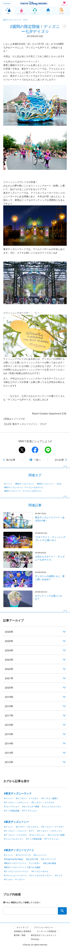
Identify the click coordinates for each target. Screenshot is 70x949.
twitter (22, 450)
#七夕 (59, 484)
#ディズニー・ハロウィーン (16, 802)
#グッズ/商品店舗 (11, 810)
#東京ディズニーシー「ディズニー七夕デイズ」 (23, 491)
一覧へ (37, 459)
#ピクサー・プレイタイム (27, 826)
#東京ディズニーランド (24, 484)
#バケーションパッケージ (15, 875)
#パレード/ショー (11, 806)
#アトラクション (29, 810)
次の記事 (59, 459)
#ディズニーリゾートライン (16, 871)
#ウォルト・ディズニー (14, 879)
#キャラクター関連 (30, 806)
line (48, 450)
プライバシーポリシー (43, 927)
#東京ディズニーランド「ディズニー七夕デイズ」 (24, 487)
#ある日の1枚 (32, 859)
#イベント (8, 484)
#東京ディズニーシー (45, 484)
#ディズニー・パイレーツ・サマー (19, 830)
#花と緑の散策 (49, 863)
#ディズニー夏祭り (50, 798)
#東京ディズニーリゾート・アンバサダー (22, 863)
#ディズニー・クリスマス (43, 802)
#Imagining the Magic (13, 859)
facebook (35, 450)
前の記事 (10, 459)
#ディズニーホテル (40, 871)
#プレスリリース (23, 854)
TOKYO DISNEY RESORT (34, 3)
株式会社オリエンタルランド (43, 935)
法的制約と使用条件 (22, 931)
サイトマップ (22, 927)
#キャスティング (48, 859)
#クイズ (58, 875)
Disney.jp (35, 939)
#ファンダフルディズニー (41, 875)
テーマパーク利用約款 (46, 931)
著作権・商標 (19, 935)
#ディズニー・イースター (27, 798)
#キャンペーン (40, 854)
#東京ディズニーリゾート (19, 850)
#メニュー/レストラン (51, 806)
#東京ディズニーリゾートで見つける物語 (22, 867)
